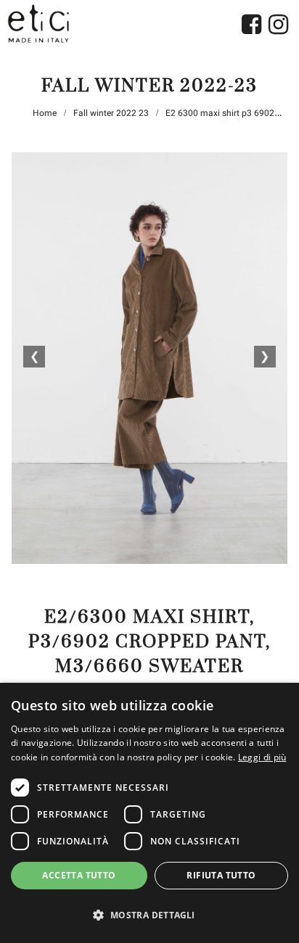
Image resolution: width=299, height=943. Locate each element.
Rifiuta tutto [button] (221, 875)
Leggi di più (262, 757)
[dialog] (149, 813)
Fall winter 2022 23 (111, 113)
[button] (149, 915)
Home (45, 113)
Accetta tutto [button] (78, 875)
